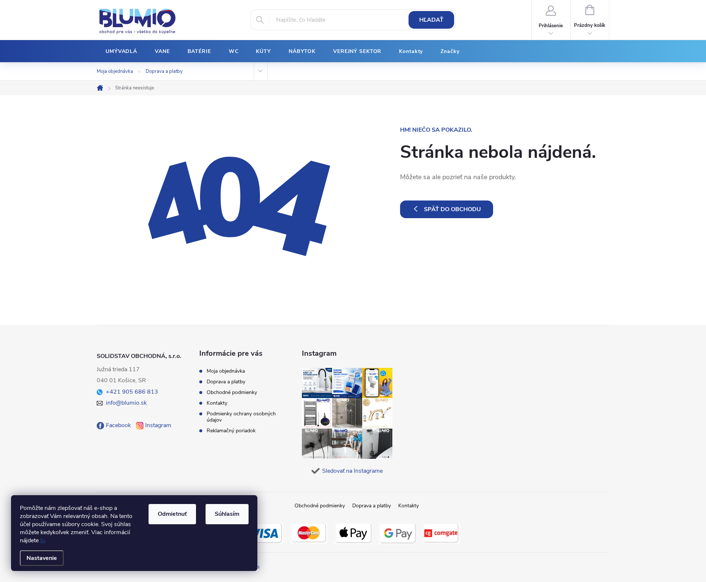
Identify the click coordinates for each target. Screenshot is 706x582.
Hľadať (431, 20)
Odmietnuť (172, 514)
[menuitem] (121, 51)
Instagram (158, 425)
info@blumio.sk (126, 403)
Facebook (118, 425)
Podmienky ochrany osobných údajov (241, 416)
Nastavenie (41, 558)
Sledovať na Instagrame (352, 471)
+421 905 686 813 (132, 392)
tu (42, 540)
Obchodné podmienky (232, 392)
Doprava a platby (164, 71)
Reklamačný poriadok (231, 430)
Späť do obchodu (452, 209)
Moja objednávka (115, 71)
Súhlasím (227, 514)
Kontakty (217, 403)
